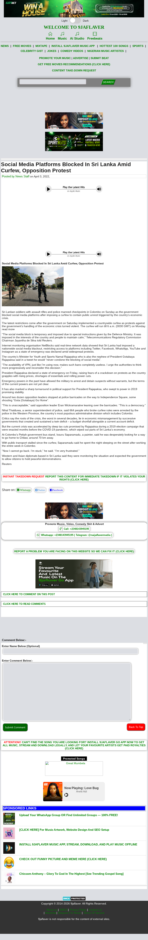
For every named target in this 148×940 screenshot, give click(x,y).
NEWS (5, 45)
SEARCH (108, 82)
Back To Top (136, 727)
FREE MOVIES (22, 45)
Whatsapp (25, 490)
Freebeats (94, 38)
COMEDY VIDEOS (72, 50)
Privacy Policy (78, 909)
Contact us (95, 909)
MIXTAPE (41, 45)
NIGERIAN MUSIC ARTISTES (105, 50)
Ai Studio (77, 38)
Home (50, 38)
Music (62, 38)
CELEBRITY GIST (32, 50)
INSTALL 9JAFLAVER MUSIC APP (73, 45)
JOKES (51, 50)
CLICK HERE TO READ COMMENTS (24, 603)
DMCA (64, 909)
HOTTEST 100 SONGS (114, 45)
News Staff (22, 176)
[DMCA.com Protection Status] (74, 899)
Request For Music (70, 912)
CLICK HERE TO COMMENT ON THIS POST (28, 594)
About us (52, 909)
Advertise (50, 912)
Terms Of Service (93, 912)
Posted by (8, 176)
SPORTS (137, 45)
